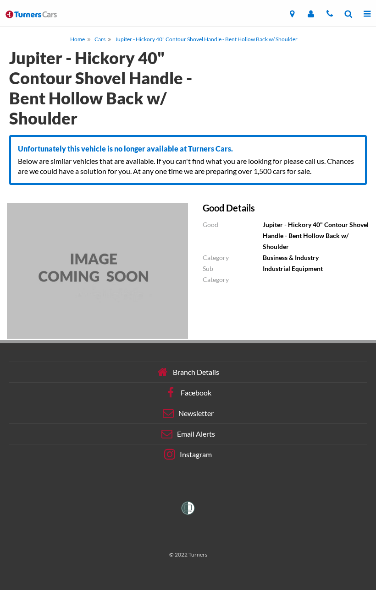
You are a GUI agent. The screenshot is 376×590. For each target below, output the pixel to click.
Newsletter (196, 413)
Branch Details (196, 372)
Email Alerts (196, 433)
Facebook (196, 392)
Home (77, 39)
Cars (99, 39)
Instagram (196, 454)
